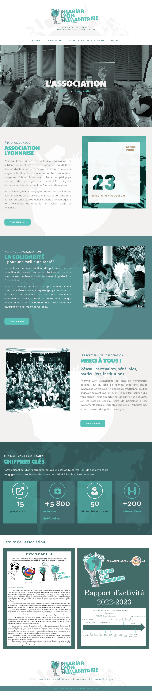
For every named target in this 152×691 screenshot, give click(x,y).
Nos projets (75, 40)
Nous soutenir (95, 40)
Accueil (36, 40)
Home (64, 91)
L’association (54, 40)
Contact (115, 40)
